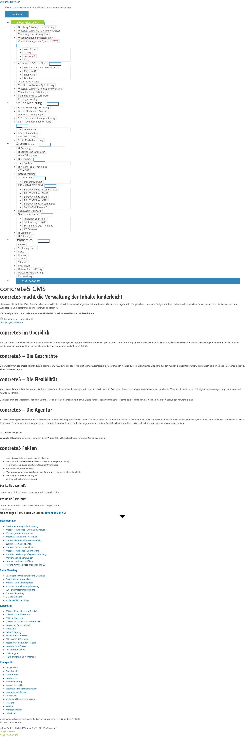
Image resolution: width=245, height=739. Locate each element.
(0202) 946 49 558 (55, 513)
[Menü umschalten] (50, 23)
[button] (128, 281)
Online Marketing (8, 570)
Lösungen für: (6, 662)
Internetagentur (8, 520)
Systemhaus (6, 605)
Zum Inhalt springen (10, 1)
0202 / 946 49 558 (9, 735)
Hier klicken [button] (5, 509)
